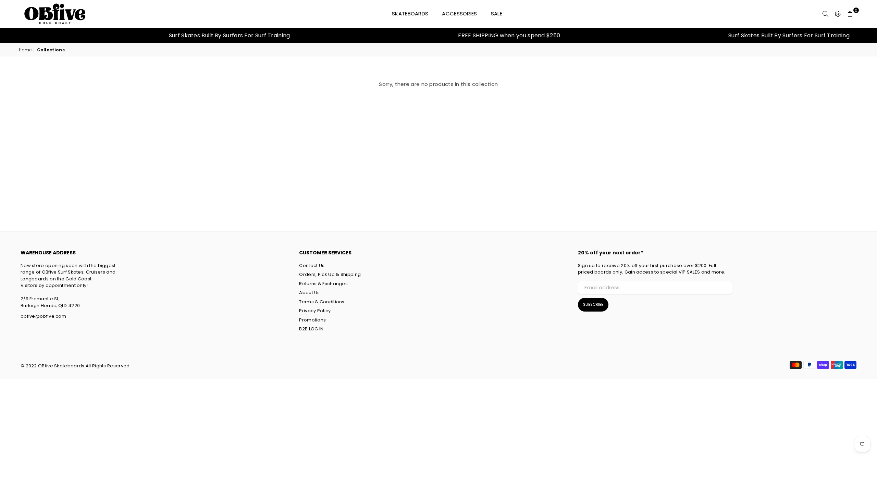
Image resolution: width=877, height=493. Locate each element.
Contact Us (311, 265)
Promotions (312, 320)
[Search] (825, 14)
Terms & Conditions (321, 302)
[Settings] (838, 14)
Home (25, 50)
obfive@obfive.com (43, 316)
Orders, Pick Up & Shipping (330, 274)
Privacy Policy (315, 310)
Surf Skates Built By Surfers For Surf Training (210, 35)
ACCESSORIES (459, 13)
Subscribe (593, 304)
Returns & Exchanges (323, 283)
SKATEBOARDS (410, 13)
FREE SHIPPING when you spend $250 (490, 35)
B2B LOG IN (311, 329)
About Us (309, 292)
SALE (496, 13)
